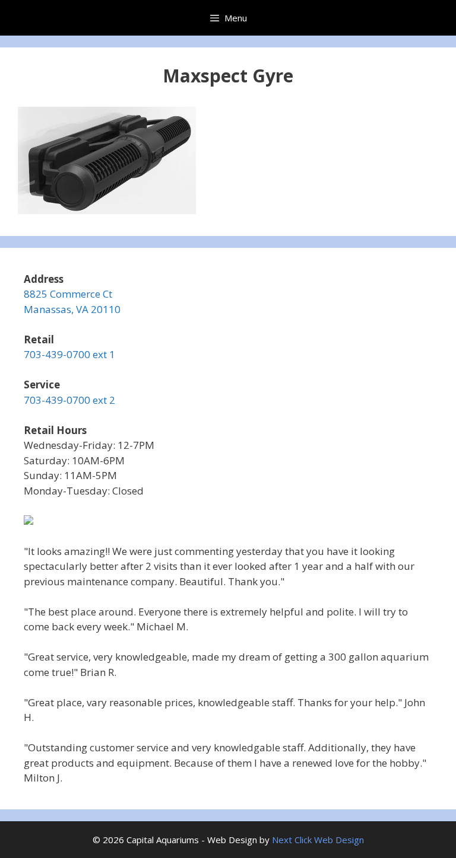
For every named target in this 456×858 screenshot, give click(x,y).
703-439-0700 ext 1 (69, 354)
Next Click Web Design (318, 840)
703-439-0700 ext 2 (69, 400)
